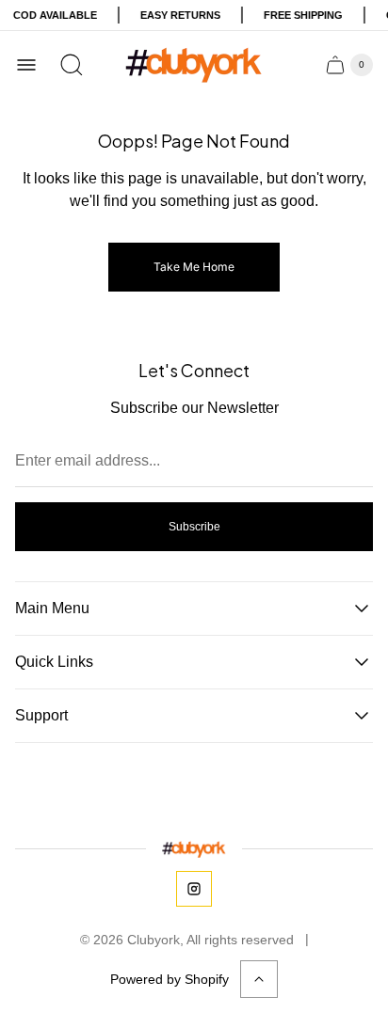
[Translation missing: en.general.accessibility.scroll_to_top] (259, 979)
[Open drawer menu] (26, 65)
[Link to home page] (194, 848)
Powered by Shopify (169, 979)
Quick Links (54, 662)
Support (41, 715)
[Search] (71, 65)
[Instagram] (194, 889)
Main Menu (52, 608)
